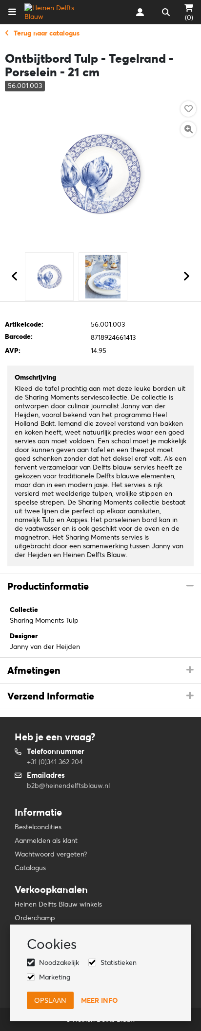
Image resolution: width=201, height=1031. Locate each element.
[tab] (100, 586)
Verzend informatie (50, 696)
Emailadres (46, 775)
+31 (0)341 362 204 (55, 761)
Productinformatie (48, 586)
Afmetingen (33, 670)
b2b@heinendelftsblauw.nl (68, 785)
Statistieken (118, 962)
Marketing (54, 977)
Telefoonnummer (55, 751)
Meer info (99, 1000)
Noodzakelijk (59, 962)
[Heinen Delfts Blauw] (55, 12)
